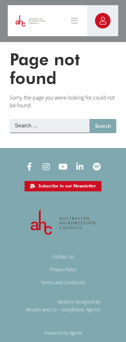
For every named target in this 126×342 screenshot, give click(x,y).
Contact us (63, 256)
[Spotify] (97, 166)
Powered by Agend (63, 333)
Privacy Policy (63, 269)
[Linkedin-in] (80, 166)
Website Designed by (79, 302)
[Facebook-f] (29, 166)
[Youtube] (63, 166)
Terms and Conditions (63, 282)
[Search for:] (49, 126)
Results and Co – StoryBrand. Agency (63, 309)
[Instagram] (46, 166)
